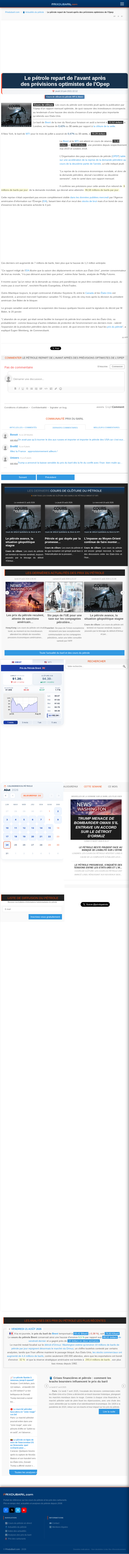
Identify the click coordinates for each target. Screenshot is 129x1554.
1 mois (10, 722)
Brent (48, 122)
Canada (89, 293)
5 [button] (24, 819)
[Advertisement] (64, 47)
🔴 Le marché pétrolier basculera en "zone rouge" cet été (23, 1412)
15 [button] (49, 828)
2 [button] (58, 811)
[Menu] (122, 3)
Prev (7, 593)
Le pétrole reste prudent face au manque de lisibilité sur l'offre (100, 848)
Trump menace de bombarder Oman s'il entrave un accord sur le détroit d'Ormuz (96, 827)
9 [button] (58, 819)
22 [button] (49, 836)
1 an (39, 722)
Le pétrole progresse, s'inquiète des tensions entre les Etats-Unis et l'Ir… (98, 866)
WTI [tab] (48, 662)
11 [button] (15, 828)
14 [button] (41, 828)
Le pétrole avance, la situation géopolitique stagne (20, 542)
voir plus (14, 440)
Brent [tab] (17, 662)
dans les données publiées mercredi (89, 197)
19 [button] (24, 836)
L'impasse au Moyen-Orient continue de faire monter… (102, 540)
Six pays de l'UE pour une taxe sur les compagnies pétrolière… (64, 619)
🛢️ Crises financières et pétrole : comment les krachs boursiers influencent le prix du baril (80, 1379)
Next (122, 593)
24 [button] (7, 845)
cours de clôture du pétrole (76, 490)
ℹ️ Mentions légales (58, 1527)
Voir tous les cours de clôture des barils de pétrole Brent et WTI (65, 496)
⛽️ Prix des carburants (15, 1539)
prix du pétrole (114, 326)
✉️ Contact (54, 1523)
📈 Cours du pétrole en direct (18, 1523)
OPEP (115, 156)
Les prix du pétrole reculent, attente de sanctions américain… (25, 619)
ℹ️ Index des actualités (15, 1531)
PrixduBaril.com (12, 1549)
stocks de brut (89, 201)
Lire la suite (109, 1411)
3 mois (25, 722)
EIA (45, 201)
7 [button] (41, 819)
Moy (51, 715)
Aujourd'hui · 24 (32, 795)
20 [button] (32, 836)
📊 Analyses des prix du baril (18, 1535)
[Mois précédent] (12, 795)
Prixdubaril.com (12, 12)
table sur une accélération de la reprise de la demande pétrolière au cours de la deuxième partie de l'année (93, 160)
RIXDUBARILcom (18, 1494)
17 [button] (7, 836)
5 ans (54, 722)
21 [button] (41, 836)
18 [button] (15, 836)
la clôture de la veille (104, 126)
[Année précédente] (5, 795)
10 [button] (7, 828)
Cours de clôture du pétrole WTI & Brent (64, 97)
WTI (28, 133)
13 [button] (32, 828)
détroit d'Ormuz (53, 1344)
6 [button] (32, 819)
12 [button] (24, 828)
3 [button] (7, 819)
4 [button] (15, 819)
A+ (114, 16)
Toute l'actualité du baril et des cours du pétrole (64, 652)
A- (122, 16)
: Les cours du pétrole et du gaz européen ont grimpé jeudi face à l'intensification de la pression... (64, 551)
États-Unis (106, 293)
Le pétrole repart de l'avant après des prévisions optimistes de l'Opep (65, 81)
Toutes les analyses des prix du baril (27, 1473)
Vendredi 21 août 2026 (26, 1329)
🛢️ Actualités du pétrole (33, 12)
